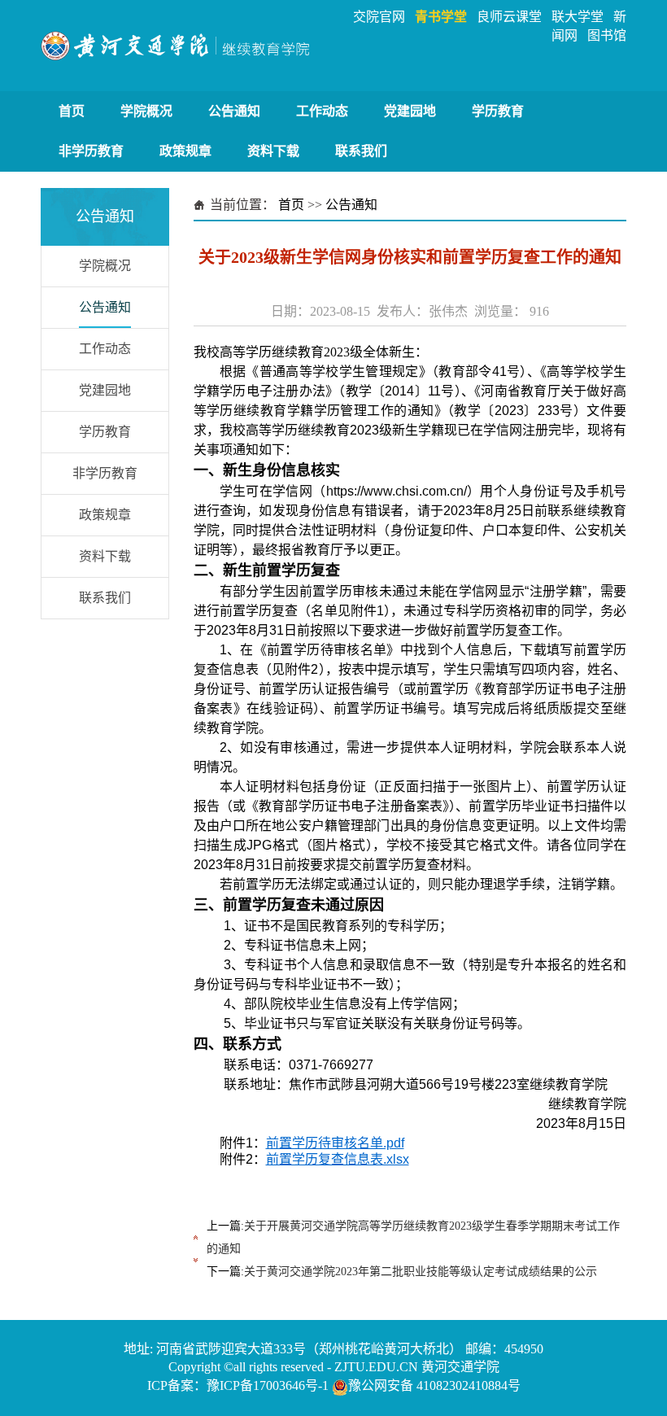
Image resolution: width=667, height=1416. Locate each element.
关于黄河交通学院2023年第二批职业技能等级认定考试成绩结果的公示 (420, 1271)
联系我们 (361, 151)
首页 (72, 111)
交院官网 (379, 17)
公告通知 (234, 111)
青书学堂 (441, 17)
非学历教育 (91, 151)
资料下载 (273, 151)
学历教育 (498, 111)
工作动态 (322, 111)
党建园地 (410, 111)
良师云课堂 (509, 17)
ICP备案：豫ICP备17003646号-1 (238, 1385)
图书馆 (606, 35)
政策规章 (185, 151)
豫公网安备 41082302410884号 (434, 1385)
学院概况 (146, 111)
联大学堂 (577, 17)
